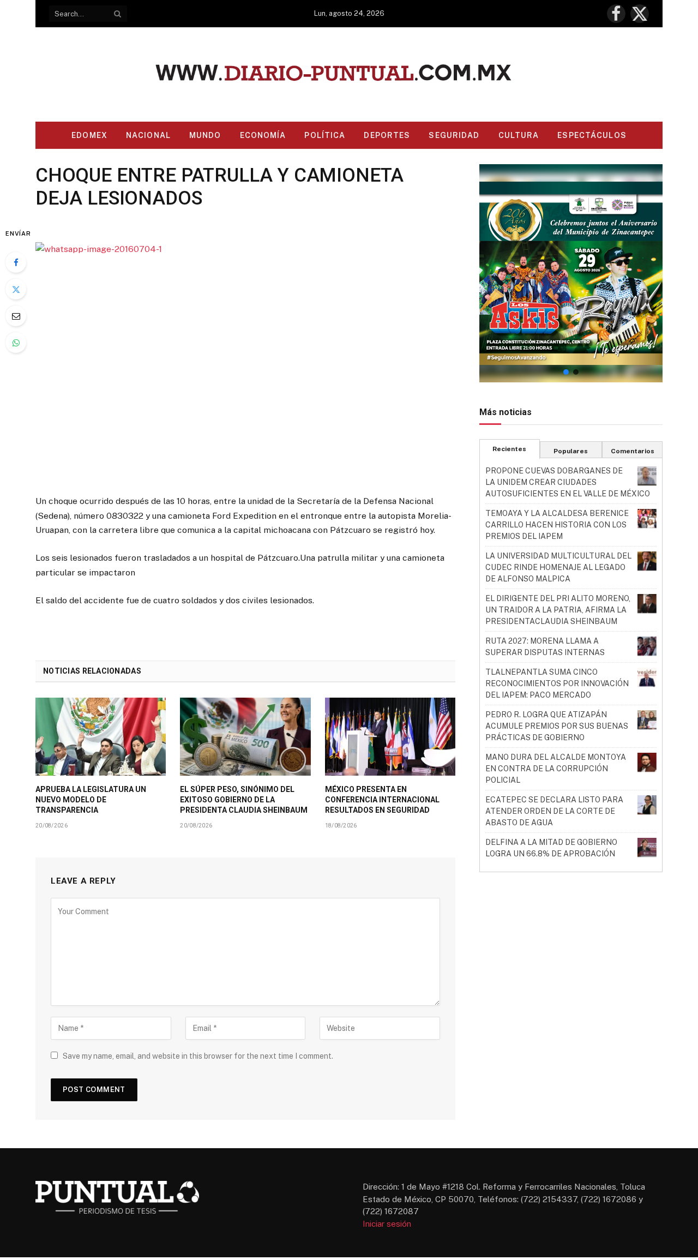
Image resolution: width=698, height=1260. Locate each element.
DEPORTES (387, 135)
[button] (571, 273)
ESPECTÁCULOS (591, 135)
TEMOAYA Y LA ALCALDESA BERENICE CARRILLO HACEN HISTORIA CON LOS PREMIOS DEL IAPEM (557, 525)
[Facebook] (15, 262)
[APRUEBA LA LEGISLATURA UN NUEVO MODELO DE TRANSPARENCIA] (100, 736)
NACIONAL (148, 135)
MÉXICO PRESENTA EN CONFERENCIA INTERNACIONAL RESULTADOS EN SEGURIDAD (382, 799)
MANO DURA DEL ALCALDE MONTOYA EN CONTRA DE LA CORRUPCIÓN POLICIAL (555, 768)
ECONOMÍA (263, 135)
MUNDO (205, 135)
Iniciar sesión (387, 1223)
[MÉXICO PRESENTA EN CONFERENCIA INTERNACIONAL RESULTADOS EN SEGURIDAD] (390, 736)
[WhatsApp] (15, 342)
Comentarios (632, 451)
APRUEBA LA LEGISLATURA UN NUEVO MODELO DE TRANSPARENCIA (90, 799)
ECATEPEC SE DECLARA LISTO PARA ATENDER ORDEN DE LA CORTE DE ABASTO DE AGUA (554, 811)
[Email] (15, 315)
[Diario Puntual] (349, 74)
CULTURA (518, 135)
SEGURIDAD (454, 135)
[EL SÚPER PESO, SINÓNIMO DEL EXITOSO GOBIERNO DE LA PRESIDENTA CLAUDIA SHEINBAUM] (245, 736)
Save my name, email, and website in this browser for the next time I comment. (198, 1056)
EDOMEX (89, 135)
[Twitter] (15, 289)
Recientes (509, 449)
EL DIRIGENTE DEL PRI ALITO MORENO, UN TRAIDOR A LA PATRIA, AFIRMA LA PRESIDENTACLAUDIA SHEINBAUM (557, 610)
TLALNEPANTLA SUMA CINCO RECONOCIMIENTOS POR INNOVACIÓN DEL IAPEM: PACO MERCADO (557, 683)
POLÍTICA (324, 135)
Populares (570, 451)
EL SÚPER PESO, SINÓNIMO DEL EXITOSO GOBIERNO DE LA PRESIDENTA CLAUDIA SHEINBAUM (244, 799)
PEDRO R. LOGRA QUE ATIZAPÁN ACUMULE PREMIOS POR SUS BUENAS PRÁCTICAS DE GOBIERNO (556, 726)
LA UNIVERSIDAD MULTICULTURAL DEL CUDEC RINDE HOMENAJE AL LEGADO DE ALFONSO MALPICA (558, 567)
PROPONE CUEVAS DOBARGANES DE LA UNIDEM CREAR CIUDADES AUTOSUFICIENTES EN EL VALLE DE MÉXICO (567, 482)
